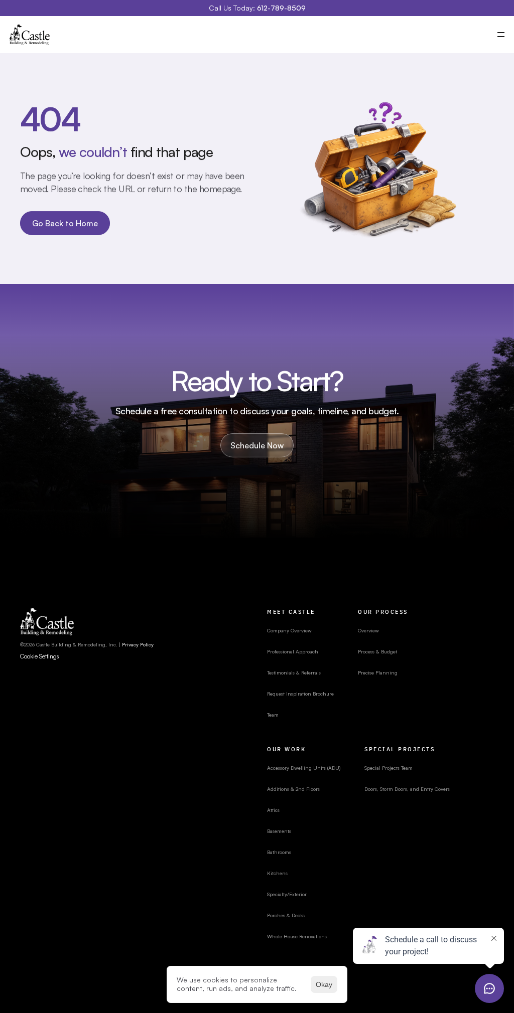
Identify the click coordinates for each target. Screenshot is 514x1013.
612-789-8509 (281, 8)
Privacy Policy (138, 644)
